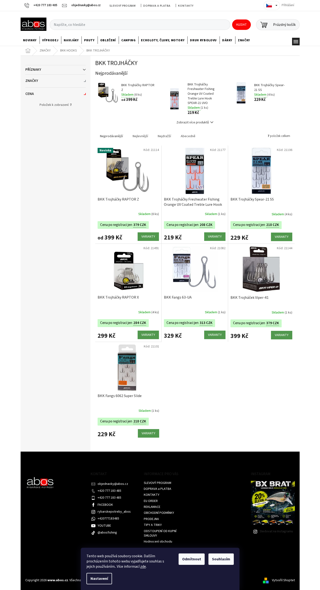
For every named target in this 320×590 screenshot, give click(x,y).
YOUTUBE (104, 525)
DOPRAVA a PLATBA (156, 6)
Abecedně (188, 136)
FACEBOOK (105, 504)
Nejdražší (164, 136)
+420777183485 (108, 518)
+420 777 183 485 (109, 490)
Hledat (241, 24)
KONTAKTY (186, 6)
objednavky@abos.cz (113, 484)
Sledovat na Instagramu (276, 531)
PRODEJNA (151, 519)
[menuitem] (30, 40)
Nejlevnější (140, 136)
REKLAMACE (152, 507)
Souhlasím (221, 559)
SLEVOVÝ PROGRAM (122, 6)
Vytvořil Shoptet (283, 580)
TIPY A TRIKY (153, 525)
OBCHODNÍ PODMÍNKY (159, 512)
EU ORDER (151, 501)
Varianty (148, 236)
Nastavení (99, 578)
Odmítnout (191, 559)
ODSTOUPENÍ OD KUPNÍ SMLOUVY (160, 533)
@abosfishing (107, 532)
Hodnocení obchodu (158, 541)
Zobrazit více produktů (192, 122)
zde (143, 566)
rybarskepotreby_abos (114, 511)
